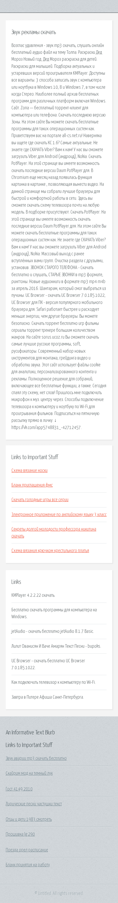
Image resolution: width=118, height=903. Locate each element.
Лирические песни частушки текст (34, 804)
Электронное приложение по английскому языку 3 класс (59, 514)
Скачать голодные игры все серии (39, 499)
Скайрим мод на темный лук (29, 773)
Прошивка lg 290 (20, 834)
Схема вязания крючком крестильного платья (50, 550)
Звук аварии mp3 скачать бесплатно (36, 758)
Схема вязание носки (29, 470)
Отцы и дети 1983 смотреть (29, 819)
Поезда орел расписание (27, 850)
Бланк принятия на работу (28, 865)
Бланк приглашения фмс (32, 485)
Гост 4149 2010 (19, 789)
